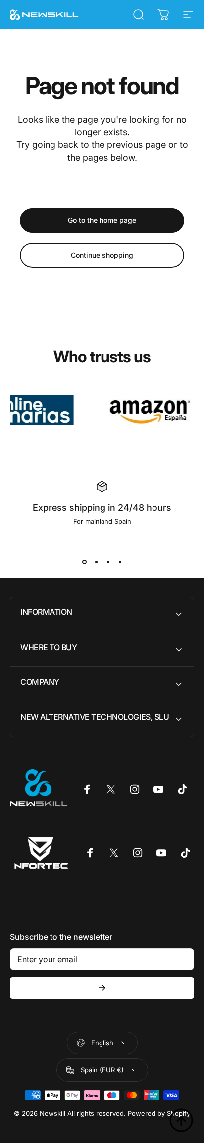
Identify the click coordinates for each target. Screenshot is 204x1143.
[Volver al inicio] (181, 1120)
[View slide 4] (120, 562)
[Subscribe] (102, 988)
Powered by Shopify (159, 1113)
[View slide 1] (84, 562)
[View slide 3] (108, 562)
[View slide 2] (96, 562)
